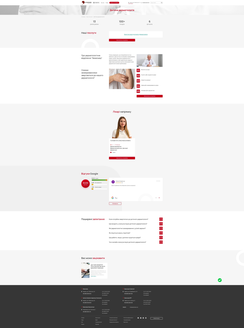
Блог (82, 322)
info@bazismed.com (134, 307)
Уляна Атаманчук (120, 181)
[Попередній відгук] (156, 198)
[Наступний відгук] (159, 198)
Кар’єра (82, 324)
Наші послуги (97, 317)
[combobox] (155, 3)
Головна (82, 317)
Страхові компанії (98, 322)
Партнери (97, 324)
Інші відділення (130, 3)
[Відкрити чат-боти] (220, 280)
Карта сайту (126, 322)
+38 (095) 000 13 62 (128, 293)
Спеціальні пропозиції (113, 317)
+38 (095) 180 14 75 (87, 311)
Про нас (102, 2)
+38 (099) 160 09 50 (87, 302)
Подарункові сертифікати (114, 322)
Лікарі (107, 2)
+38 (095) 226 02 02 (145, 2)
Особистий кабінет (114, 2)
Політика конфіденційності (128, 317)
